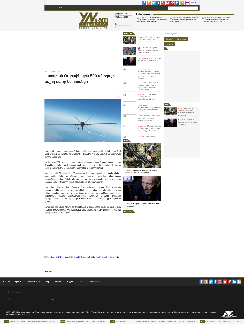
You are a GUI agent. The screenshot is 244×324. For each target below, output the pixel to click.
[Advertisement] (82, 51)
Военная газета (33, 281)
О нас (80, 281)
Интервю (128, 211)
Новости (128, 33)
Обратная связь (95, 281)
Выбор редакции (144, 14)
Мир (60, 8)
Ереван (18, 281)
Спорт (47, 281)
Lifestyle (58, 281)
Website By (25, 314)
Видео (70, 281)
